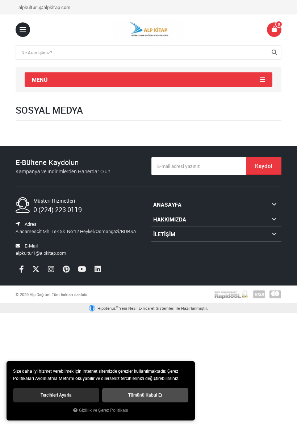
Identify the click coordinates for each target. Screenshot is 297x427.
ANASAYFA (167, 204)
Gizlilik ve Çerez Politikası (103, 410)
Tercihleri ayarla (56, 395)
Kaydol (263, 165)
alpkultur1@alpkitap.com (44, 7)
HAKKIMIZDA (169, 219)
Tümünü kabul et (145, 395)
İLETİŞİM (164, 234)
